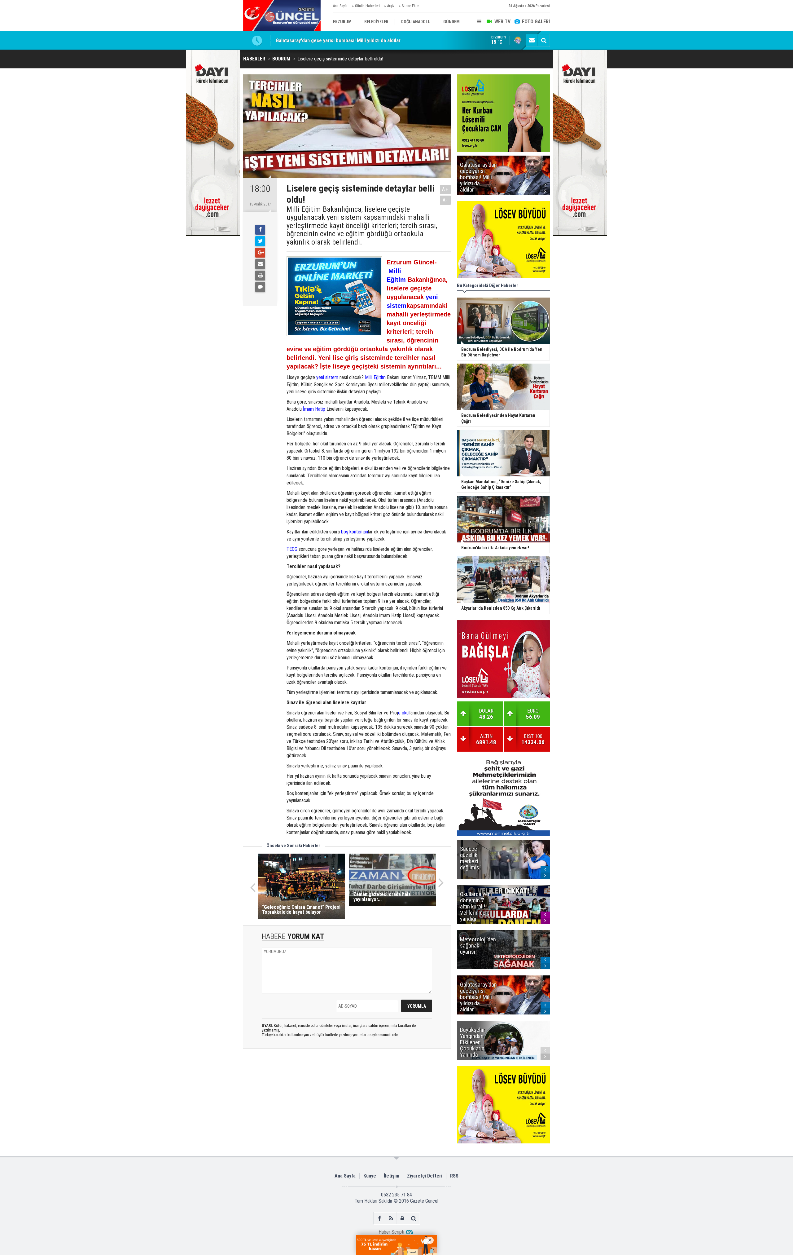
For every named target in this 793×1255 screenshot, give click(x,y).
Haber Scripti (391, 1232)
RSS (454, 1176)
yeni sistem (327, 377)
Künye (369, 1176)
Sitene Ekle (410, 6)
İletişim (391, 1176)
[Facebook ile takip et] (379, 1218)
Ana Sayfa (340, 6)
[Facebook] (260, 230)
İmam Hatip (314, 409)
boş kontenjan (354, 532)
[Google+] (260, 253)
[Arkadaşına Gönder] (260, 264)
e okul (404, 713)
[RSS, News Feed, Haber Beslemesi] (390, 1218)
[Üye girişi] (402, 1218)
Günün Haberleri (367, 6)
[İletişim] (532, 40)
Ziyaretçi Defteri (424, 1176)
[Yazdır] (260, 276)
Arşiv (390, 6)
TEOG (292, 549)
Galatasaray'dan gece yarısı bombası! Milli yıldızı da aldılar (338, 40)
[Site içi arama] (544, 40)
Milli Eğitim (375, 377)
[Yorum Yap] (260, 287)
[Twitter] (260, 241)
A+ (445, 189)
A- (445, 200)
